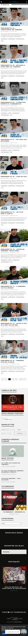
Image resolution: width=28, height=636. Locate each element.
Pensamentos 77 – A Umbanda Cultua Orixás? (13, 287)
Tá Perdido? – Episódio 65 (14, 512)
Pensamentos (4, 113)
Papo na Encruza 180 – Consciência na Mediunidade (14, 587)
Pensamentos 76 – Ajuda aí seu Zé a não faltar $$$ (14, 324)
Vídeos (10, 113)
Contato (15, 619)
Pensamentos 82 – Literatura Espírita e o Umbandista (13, 103)
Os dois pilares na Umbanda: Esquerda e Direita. (12, 471)
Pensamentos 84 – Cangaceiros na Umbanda (11, 28)
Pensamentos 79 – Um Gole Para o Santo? (12, 212)
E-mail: (3, 429)
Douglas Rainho (5, 31)
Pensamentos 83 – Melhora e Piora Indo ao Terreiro (13, 66)
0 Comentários (16, 113)
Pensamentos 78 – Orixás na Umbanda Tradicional (13, 250)
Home (9, 618)
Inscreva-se (20, 433)
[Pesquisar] (26, 2)
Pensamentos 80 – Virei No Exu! (14, 176)
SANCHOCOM (18, 622)
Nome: (19, 429)
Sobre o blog (17, 618)
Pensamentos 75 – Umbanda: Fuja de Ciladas (12, 361)
